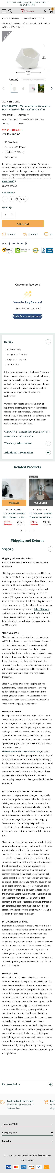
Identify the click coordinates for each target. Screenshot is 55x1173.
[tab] (21, 536)
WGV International (11, 101)
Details (8, 348)
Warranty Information (18, 449)
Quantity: (7, 207)
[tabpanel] (14, 506)
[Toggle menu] (4, 11)
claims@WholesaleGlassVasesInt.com (21, 757)
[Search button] (10, 11)
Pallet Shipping (41, 614)
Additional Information (18, 458)
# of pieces (8, 192)
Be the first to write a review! (27, 322)
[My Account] (45, 11)
